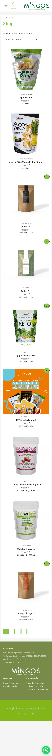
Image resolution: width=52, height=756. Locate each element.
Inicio (5, 17)
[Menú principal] (5, 6)
